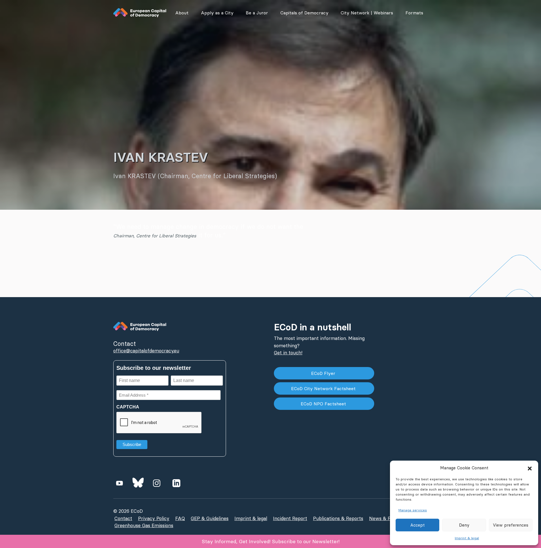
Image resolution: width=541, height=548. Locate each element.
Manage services (412, 510)
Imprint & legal (467, 538)
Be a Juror (257, 13)
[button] (530, 468)
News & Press (384, 518)
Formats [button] (414, 13)
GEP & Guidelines (210, 518)
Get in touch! (288, 353)
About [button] (182, 13)
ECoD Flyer (324, 373)
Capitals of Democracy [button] (304, 13)
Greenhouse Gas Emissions (143, 525)
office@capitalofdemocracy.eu (146, 351)
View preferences (510, 525)
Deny (464, 525)
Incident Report (290, 518)
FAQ (180, 518)
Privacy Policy (153, 518)
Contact (123, 518)
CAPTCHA (127, 407)
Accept (417, 525)
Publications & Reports (338, 518)
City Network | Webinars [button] (367, 13)
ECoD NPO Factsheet (324, 403)
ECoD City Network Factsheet (324, 388)
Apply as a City (217, 13)
